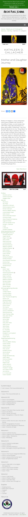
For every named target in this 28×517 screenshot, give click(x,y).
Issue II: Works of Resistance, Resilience (13, 425)
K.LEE (4, 226)
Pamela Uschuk (7, 195)
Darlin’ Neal (6, 269)
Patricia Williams (7, 359)
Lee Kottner (6, 335)
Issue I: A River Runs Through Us (11, 481)
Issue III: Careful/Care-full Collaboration (13, 401)
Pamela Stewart (7, 264)
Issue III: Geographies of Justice (11, 424)
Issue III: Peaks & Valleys (8, 478)
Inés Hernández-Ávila (9, 222)
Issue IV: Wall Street (7, 476)
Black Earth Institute (8, 488)
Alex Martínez (6, 283)
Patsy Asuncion (7, 241)
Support (4, 490)
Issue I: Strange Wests (8, 404)
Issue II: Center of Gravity (9, 413)
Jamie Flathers (7, 364)
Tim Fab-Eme (6, 271)
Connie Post (6, 262)
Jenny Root (6, 319)
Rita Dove (5, 202)
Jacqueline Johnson (8, 205)
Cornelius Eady (7, 217)
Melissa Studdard (8, 257)
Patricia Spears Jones (9, 207)
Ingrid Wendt (6, 236)
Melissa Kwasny (7, 300)
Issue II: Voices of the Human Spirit (12, 457)
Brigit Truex (6, 362)
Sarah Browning (7, 312)
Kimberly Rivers (7, 350)
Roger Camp (6, 238)
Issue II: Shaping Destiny (9, 403)
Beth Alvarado (7, 284)
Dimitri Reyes (6, 286)
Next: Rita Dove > (21, 169)
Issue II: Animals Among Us (9, 446)
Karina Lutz (6, 298)
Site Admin (23, 514)
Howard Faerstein (8, 234)
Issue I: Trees (5, 470)
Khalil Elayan (6, 317)
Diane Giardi (6, 331)
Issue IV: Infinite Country (9, 433)
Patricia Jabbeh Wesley (9, 210)
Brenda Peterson (7, 245)
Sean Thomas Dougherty (10, 297)
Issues (3, 29)
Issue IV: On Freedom (8, 399)
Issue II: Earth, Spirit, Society (10, 469)
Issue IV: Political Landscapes (10, 443)
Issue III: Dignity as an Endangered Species (14, 434)
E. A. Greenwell (7, 373)
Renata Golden (7, 281)
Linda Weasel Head (8, 212)
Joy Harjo (5, 203)
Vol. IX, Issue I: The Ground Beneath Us (13, 388)
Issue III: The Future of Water (10, 467)
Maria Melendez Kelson (9, 215)
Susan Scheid (6, 343)
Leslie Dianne (6, 347)
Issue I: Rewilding (7, 437)
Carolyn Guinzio (7, 277)
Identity (9, 31)
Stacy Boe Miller (7, 322)
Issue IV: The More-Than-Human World (13, 410)
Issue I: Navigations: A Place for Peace (12, 415)
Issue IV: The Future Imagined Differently (14, 454)
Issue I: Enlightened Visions (10, 458)
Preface (3, 193)
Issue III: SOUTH (6, 445)
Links (3, 491)
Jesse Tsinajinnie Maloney (10, 219)
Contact (4, 493)
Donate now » (14, 7)
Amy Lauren (6, 348)
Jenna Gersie (6, 352)
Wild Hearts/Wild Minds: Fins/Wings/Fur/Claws (8, 231)
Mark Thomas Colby (8, 314)
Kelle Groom (6, 214)
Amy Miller (6, 321)
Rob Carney (6, 255)
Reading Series (6, 487)
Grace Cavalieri (7, 374)
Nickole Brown (7, 265)
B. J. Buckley (6, 329)
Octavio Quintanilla (8, 272)
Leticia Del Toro (7, 274)
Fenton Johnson (7, 209)
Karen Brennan (7, 303)
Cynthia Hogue (7, 293)
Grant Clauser (6, 253)
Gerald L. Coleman (8, 224)
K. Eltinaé (5, 228)
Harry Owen (6, 239)
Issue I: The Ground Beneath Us (11, 394)
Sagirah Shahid (7, 221)
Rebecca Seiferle (7, 246)
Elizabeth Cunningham (9, 333)
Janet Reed (6, 326)
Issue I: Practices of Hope (9, 427)
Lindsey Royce (7, 291)
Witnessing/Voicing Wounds (9, 288)
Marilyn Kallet (6, 345)
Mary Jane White (7, 316)
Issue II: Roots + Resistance (9, 436)
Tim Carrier (6, 307)
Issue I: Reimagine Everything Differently (13, 448)
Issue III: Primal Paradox (8, 455)
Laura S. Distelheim (8, 310)
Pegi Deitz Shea (7, 302)
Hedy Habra (6, 357)
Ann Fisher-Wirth (8, 369)
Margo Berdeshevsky (9, 355)
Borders (3, 267)
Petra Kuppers (7, 251)
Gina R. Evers (6, 305)
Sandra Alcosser (7, 258)
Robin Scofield (7, 276)
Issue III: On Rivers (7, 412)
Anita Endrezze (7, 243)
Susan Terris (6, 336)
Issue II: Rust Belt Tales (8, 479)
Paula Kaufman (7, 366)
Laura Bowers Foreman (9, 260)
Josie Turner (6, 324)
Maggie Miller (6, 198)
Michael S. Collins (7, 309)
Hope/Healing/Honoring (8, 338)
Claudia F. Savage (8, 367)
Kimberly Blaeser (7, 229)
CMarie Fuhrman (7, 196)
